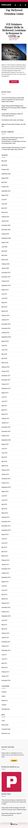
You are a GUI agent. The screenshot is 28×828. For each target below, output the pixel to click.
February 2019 (5, 315)
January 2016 (5, 474)
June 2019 (4, 298)
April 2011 (4, 663)
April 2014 (4, 551)
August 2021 (5, 195)
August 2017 (5, 393)
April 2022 (4, 182)
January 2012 (5, 637)
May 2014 (4, 547)
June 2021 (4, 204)
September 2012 (6, 616)
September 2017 (6, 388)
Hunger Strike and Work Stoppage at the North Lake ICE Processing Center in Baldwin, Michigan (14, 107)
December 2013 (6, 569)
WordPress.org (6, 733)
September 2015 (6, 487)
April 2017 (4, 410)
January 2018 (5, 371)
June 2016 (4, 453)
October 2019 (5, 281)
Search (3, 696)
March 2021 (5, 212)
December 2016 (6, 427)
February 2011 (5, 672)
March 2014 (5, 556)
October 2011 (5, 646)
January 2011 (5, 676)
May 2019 (4, 302)
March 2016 (5, 465)
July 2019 (4, 294)
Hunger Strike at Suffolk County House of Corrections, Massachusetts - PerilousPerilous (13, 139)
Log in (3, 720)
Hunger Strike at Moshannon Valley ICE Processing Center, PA (12, 114)
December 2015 (6, 478)
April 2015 (4, 508)
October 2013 (5, 573)
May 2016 (4, 457)
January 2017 (5, 423)
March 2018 (5, 362)
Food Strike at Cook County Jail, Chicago (12, 120)
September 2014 (6, 530)
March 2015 (5, 513)
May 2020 (4, 251)
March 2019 (5, 311)
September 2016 (6, 440)
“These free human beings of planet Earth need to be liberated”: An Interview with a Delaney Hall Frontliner (13, 99)
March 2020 (5, 259)
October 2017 (5, 384)
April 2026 (4, 165)
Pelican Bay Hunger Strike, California (13, 149)
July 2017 (4, 397)
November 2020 (6, 229)
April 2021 (4, 208)
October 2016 (5, 435)
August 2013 (5, 581)
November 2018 (6, 328)
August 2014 (5, 534)
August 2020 (5, 242)
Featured (4, 692)
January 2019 (5, 320)
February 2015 (5, 517)
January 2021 (5, 221)
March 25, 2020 (13, 39)
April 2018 (4, 358)
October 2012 (5, 611)
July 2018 (4, 345)
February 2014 (5, 560)
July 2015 (4, 496)
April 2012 (4, 629)
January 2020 (5, 268)
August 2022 (5, 178)
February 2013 (5, 603)
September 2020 (6, 238)
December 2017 (6, 375)
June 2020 (4, 247)
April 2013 (4, 594)
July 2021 (4, 199)
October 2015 (5, 483)
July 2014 (4, 538)
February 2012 (5, 633)
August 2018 (5, 341)
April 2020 (4, 255)
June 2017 (4, 401)
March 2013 (5, 599)
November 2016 (6, 431)
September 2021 (6, 191)
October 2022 (5, 169)
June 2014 (4, 543)
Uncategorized (5, 709)
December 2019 (6, 272)
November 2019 (6, 277)
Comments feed (6, 729)
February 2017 (5, 418)
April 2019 (4, 307)
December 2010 (6, 680)
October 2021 (5, 186)
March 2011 (5, 667)
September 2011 (6, 650)
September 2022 (6, 174)
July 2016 (4, 448)
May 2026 (4, 161)
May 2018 (4, 354)
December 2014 (6, 521)
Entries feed (5, 725)
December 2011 (6, 642)
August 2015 (5, 491)
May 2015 (4, 504)
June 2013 (4, 590)
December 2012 (6, 607)
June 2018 (4, 350)
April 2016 (4, 461)
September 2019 (6, 285)
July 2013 (4, 586)
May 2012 (4, 624)
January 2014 (5, 564)
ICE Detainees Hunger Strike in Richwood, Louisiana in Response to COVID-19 (14, 30)
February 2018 (5, 367)
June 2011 (4, 659)
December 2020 (6, 225)
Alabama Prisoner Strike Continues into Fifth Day (14, 125)
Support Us (5, 700)
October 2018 (5, 332)
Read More (14, 81)
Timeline (4, 705)
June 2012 (4, 620)
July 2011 (4, 654)
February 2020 (5, 264)
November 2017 (6, 380)
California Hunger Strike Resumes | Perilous (14, 147)
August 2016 (5, 444)
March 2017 (5, 414)
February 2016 (5, 470)
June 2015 (4, 500)
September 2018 (6, 337)
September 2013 (6, 577)
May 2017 (4, 405)
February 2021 (5, 216)
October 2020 (5, 234)
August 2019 (5, 289)
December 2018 (6, 324)
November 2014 (6, 526)
